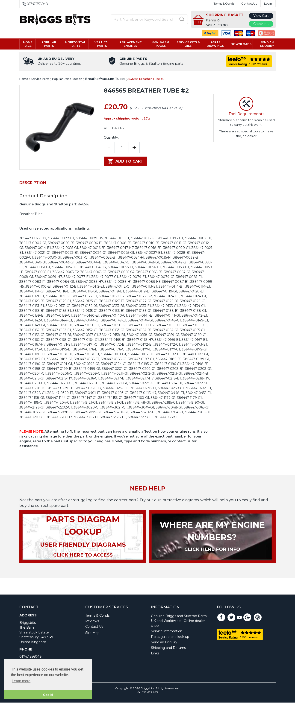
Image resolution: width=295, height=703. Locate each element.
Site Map (92, 633)
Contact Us (249, 3)
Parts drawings (215, 44)
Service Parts (40, 79)
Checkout (261, 24)
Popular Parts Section (67, 79)
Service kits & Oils (188, 44)
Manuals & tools (160, 44)
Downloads (241, 44)
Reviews (92, 621)
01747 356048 (30, 656)
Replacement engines (130, 44)
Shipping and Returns (168, 648)
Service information (166, 631)
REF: (107, 128)
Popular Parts (48, 44)
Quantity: (111, 137)
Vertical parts (101, 44)
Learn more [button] (21, 681)
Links (155, 653)
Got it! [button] (48, 695)
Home (23, 79)
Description (32, 183)
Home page (27, 44)
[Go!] (182, 19)
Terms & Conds (224, 3)
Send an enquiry (267, 44)
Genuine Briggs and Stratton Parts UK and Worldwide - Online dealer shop (178, 621)
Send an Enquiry (164, 642)
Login (268, 3)
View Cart (261, 16)
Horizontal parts (75, 44)
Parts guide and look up (170, 637)
